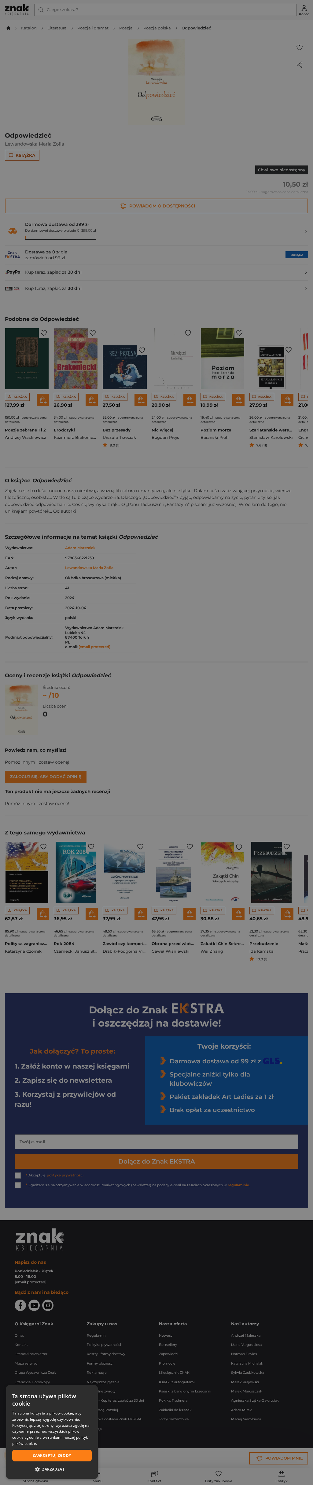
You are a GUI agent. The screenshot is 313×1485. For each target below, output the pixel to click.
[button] (52, 1469)
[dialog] (52, 1432)
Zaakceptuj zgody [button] (52, 1455)
